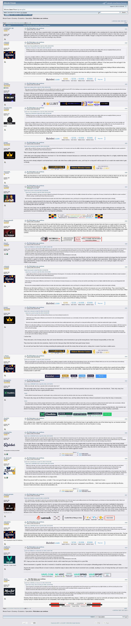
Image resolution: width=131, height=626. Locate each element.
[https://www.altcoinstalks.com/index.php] (7, 253)
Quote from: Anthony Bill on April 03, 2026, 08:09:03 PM (37, 87)
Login (20, 14)
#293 (126, 381)
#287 (126, 187)
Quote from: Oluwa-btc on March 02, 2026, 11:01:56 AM (38, 47)
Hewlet (6, 185)
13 (22, 23)
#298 (126, 522)
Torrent (24, 12)
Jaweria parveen (8, 494)
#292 (126, 356)
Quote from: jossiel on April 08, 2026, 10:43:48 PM (36, 190)
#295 (126, 433)
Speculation (29, 18)
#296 (126, 458)
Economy (14, 18)
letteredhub (7, 522)
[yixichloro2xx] (7, 454)
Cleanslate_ (7, 171)
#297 (126, 495)
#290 (126, 267)
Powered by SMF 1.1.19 (56, 623)
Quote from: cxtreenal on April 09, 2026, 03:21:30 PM (36, 311)
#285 (126, 143)
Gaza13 (6, 243)
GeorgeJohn (7, 380)
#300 (126, 579)
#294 (126, 419)
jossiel (6, 142)
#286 (126, 172)
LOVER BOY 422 (9, 28)
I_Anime (6, 356)
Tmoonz (6, 83)
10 (17, 23)
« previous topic (116, 21)
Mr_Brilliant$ (7, 458)
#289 (126, 243)
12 (20, 23)
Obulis (6, 579)
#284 (126, 108)
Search (16, 14)
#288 (126, 221)
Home (7, 14)
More (30, 14)
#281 (126, 29)
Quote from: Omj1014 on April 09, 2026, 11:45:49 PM (36, 498)
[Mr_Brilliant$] (7, 477)
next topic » (124, 21)
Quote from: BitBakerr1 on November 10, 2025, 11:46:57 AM (38, 246)
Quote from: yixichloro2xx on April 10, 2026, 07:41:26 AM (37, 461)
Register (25, 14)
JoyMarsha (7, 547)
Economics (21, 18)
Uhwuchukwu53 (8, 220)
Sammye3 (34, 188)
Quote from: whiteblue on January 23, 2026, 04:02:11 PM (37, 582)
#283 (126, 84)
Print (125, 22)
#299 (126, 547)
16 (27, 23)
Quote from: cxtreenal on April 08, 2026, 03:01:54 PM (36, 146)
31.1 (22, 12)
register (23, 9)
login (18, 9)
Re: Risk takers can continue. (35, 28)
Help (12, 14)
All (30, 23)
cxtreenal (6, 42)
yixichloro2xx (8, 432)
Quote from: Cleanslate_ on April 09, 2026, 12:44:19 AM (37, 359)
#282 (126, 43)
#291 (126, 308)
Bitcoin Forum (7, 18)
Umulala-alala (8, 108)
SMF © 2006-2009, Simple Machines (71, 623)
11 (18, 23)
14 (23, 23)
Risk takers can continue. (40, 18)
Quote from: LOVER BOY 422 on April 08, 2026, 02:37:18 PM (38, 384)
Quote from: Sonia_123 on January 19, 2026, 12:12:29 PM (39, 584)
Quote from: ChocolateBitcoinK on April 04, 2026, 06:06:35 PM (38, 46)
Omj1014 (6, 418)
